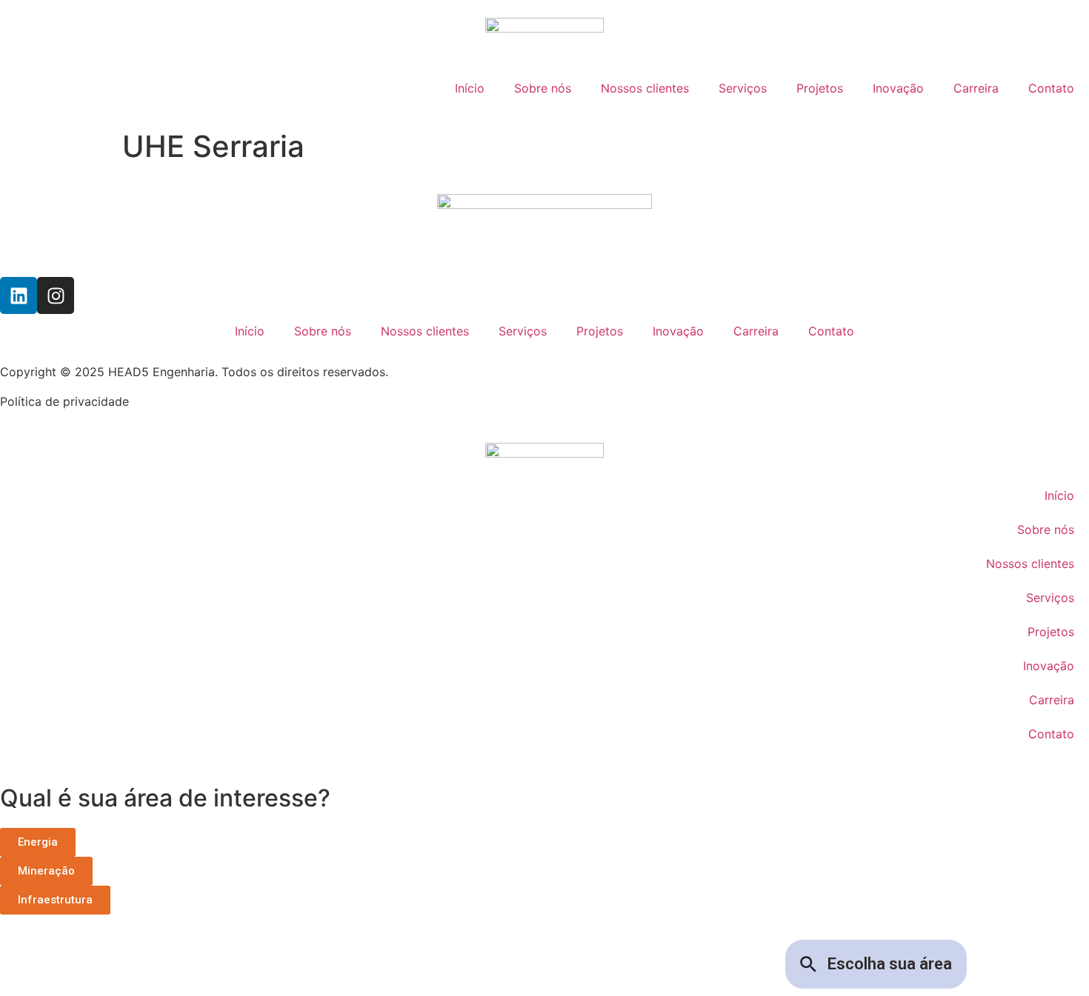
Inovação (898, 88)
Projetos (819, 88)
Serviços (743, 88)
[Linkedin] (18, 295)
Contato (1051, 88)
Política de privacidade (64, 401)
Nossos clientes (645, 88)
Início (469, 88)
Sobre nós (542, 88)
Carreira (976, 88)
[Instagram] (55, 295)
